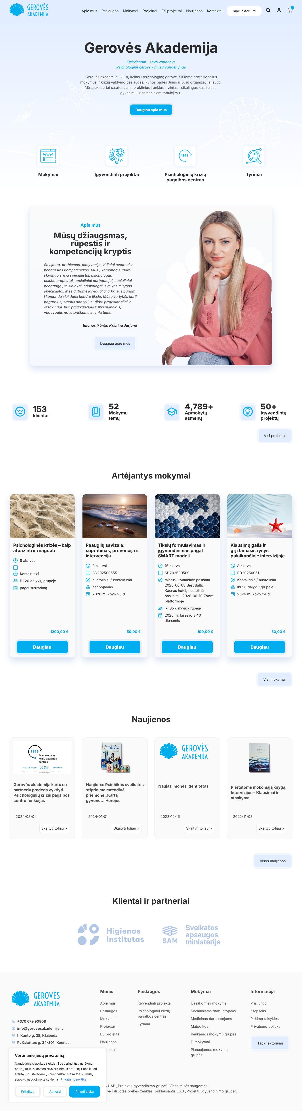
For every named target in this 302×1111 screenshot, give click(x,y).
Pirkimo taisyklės (264, 1018)
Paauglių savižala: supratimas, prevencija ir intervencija (112, 550)
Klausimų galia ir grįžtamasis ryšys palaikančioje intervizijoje (258, 550)
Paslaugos (110, 11)
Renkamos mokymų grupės (213, 1034)
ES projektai (172, 11)
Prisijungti (258, 1003)
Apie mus (89, 11)
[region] (57, 1075)
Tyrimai (254, 174)
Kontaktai (214, 11)
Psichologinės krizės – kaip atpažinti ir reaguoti (42, 548)
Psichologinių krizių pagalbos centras (185, 177)
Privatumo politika (73, 1079)
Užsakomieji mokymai (209, 1003)
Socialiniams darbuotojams (213, 1011)
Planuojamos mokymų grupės (209, 1052)
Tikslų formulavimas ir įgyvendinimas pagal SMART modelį (181, 550)
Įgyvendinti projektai (117, 174)
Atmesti (55, 1091)
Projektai (150, 11)
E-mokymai (200, 1042)
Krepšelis (258, 1011)
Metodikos (199, 1026)
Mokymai (130, 11)
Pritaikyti (27, 1091)
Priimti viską (84, 1091)
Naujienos (194, 11)
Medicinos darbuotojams (211, 1018)
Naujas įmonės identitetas (183, 786)
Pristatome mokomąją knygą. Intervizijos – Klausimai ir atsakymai (258, 792)
